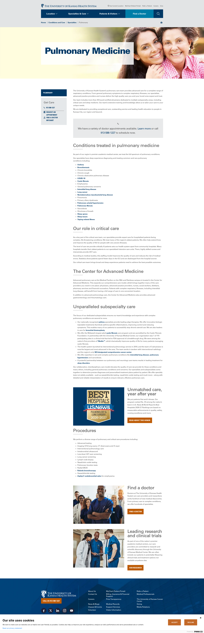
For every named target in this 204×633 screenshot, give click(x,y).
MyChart (50, 120)
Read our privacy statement (12, 628)
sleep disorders (83, 363)
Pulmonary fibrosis (85, 206)
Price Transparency (113, 599)
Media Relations (143, 607)
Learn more (144, 128)
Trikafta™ (101, 341)
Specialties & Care (77, 13)
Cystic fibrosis (83, 181)
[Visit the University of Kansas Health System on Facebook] (43, 610)
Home (43, 22)
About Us (92, 591)
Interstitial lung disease (86, 189)
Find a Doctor (139, 13)
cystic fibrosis (111, 333)
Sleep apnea (82, 214)
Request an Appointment (51, 113)
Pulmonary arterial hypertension (90, 203)
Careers (155, 6)
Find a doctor (135, 511)
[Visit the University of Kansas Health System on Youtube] (71, 610)
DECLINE (191, 622)
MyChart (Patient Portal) (133, 6)
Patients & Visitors (108, 13)
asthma (102, 322)
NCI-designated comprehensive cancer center (113, 352)
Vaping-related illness (86, 219)
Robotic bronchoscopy (86, 470)
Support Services (113, 607)
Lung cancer (82, 192)
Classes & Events (95, 607)
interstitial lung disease (139, 355)
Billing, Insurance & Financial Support (117, 595)
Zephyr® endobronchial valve (89, 476)
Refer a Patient (147, 6)
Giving (139, 604)
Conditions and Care (57, 22)
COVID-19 (81, 178)
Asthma (80, 165)
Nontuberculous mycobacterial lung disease (95, 195)
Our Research (135, 567)
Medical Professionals (145, 594)
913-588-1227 (50, 108)
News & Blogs (93, 604)
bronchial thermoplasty (95, 330)
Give (161, 6)
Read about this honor (139, 420)
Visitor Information (113, 610)
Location (50, 13)
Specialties (72, 22)
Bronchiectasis (83, 167)
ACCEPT (174, 622)
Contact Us (92, 594)
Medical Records (113, 604)
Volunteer (92, 610)
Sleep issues (82, 217)
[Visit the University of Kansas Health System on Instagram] (64, 610)
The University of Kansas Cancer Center (150, 600)
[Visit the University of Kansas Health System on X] (50, 610)
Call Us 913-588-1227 (51, 601)
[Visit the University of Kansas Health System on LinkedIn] (57, 610)
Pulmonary (48, 93)
